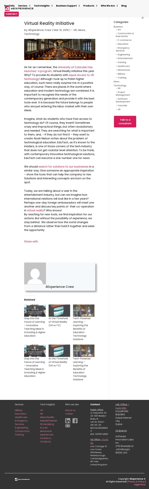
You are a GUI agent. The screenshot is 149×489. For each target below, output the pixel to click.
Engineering (21, 427)
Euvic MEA (121, 408)
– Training (121, 77)
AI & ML (44, 427)
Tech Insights (42, 6)
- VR (74, 30)
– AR (118, 88)
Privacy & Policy (136, 481)
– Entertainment (124, 58)
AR (41, 413)
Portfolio (9, 6)
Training (19, 434)
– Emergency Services (123, 49)
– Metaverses (123, 70)
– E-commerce (124, 40)
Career (69, 413)
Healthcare (21, 417)
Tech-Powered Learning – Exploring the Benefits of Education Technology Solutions (81, 329)
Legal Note (140, 484)
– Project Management (123, 94)
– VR (118, 109)
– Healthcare (123, 66)
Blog (124, 6)
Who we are (108, 6)
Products (88, 6)
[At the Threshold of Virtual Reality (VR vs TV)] (59, 311)
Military (19, 410)
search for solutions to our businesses (63, 166)
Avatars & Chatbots (45, 439)
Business (118, 26)
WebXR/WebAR (48, 420)
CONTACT (11, 14)
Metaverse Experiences (46, 432)
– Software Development (123, 100)
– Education (122, 44)
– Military (120, 73)
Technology (31, 34)
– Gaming (121, 62)
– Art (118, 29)
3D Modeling (47, 424)
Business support (66, 6)
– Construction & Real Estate (125, 35)
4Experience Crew (39, 30)
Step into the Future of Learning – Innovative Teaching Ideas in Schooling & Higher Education (35, 327)
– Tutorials (121, 105)
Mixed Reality (47, 417)
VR (41, 410)
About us (70, 410)
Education (20, 413)
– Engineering (123, 54)
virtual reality (35, 210)
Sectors (22, 6)
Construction (22, 431)
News (81, 30)
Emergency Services (21, 422)
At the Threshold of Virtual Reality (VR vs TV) (58, 322)
